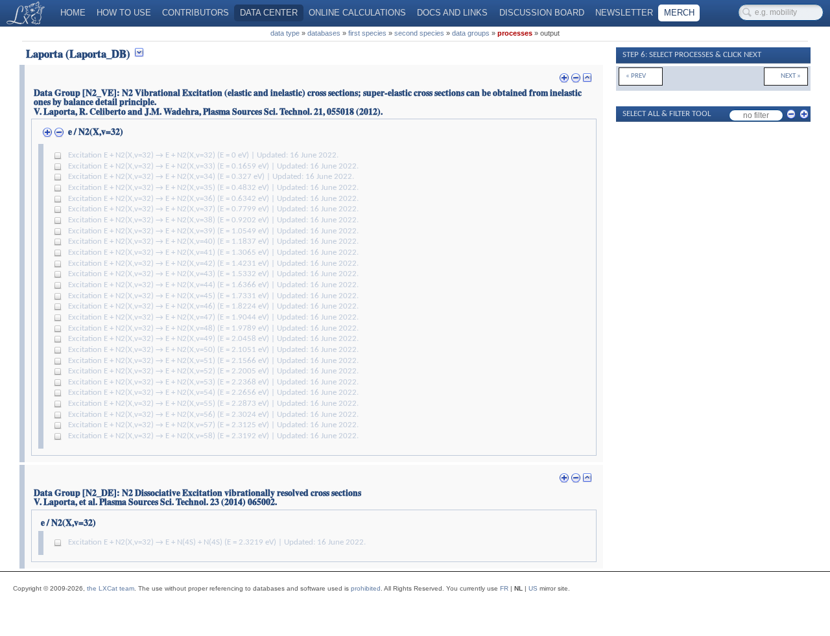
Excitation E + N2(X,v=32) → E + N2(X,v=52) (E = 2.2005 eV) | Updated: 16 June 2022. (213, 371)
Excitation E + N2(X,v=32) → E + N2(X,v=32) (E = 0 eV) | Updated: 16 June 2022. (203, 155)
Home (73, 13)
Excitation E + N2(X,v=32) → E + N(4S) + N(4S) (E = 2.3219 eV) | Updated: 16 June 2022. (217, 543)
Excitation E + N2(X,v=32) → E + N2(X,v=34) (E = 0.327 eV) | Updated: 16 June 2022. (211, 177)
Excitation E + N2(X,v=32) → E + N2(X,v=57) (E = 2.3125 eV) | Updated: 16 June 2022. (213, 425)
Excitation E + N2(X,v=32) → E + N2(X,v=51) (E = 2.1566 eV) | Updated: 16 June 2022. (213, 361)
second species (419, 33)
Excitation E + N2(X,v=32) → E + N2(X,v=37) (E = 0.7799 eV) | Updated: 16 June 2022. (213, 209)
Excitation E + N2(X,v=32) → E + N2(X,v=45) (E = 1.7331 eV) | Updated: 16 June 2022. (213, 296)
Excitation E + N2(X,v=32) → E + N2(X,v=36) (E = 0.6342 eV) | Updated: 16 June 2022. (213, 199)
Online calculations (357, 13)
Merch (679, 13)
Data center (269, 13)
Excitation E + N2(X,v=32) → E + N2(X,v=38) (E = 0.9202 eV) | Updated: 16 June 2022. (213, 220)
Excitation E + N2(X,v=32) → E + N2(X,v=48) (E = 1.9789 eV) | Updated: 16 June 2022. (213, 329)
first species (367, 33)
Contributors (195, 13)
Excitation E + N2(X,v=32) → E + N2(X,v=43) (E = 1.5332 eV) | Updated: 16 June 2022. (213, 274)
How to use (124, 13)
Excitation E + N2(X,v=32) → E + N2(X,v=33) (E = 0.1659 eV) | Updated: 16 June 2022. (213, 167)
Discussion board (541, 13)
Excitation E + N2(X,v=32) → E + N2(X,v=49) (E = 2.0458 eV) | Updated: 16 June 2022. (213, 339)
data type (285, 33)
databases (323, 33)
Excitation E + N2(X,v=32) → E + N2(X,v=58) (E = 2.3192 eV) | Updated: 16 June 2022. (213, 436)
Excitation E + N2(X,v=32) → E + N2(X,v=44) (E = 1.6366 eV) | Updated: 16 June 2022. (213, 285)
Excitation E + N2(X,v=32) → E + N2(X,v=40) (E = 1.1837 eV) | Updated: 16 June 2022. (213, 242)
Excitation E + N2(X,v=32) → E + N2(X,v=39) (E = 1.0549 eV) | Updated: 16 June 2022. (213, 231)
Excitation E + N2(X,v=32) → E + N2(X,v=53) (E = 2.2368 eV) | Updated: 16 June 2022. (213, 382)
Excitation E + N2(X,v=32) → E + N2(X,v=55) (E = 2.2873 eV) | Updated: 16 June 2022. (213, 404)
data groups (471, 33)
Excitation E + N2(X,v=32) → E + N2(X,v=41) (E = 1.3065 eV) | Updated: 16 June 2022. (213, 253)
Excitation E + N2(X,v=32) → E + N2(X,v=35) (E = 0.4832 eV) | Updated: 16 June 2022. (213, 188)
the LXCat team (110, 588)
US (533, 588)
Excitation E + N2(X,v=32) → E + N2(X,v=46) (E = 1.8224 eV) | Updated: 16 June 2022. (213, 307)
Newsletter (624, 13)
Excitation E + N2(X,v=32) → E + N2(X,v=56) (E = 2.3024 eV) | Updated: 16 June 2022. (213, 415)
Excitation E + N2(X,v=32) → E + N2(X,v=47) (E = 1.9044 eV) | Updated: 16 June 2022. (213, 318)
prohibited (366, 588)
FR (504, 588)
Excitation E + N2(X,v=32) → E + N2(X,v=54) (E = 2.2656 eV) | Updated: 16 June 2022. (213, 393)
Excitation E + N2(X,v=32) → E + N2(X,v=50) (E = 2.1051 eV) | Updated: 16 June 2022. (213, 350)
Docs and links (452, 13)
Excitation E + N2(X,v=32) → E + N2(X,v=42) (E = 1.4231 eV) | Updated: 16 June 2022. (213, 264)
